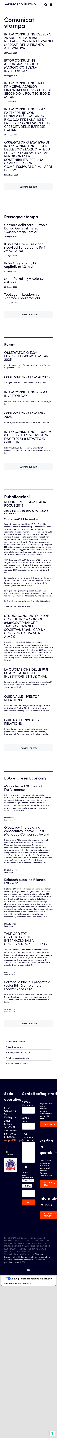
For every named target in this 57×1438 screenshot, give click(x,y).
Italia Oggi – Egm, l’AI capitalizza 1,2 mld (21, 264)
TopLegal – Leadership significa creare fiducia (22, 296)
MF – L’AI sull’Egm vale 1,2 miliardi (24, 280)
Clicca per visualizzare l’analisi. (17, 606)
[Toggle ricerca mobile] (45, 4)
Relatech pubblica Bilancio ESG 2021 (25, 881)
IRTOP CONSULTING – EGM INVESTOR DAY (25, 394)
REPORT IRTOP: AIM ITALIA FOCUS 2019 (25, 503)
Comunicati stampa (16, 1041)
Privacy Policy (28, 1180)
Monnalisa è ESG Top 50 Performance (23, 787)
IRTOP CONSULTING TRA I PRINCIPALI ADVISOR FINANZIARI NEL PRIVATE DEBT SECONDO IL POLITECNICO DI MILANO (28, 89)
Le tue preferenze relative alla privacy (31, 1278)
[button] (10, 1153)
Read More (8, 819)
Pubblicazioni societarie (18, 1057)
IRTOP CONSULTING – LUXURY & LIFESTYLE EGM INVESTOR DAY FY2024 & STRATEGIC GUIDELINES (28, 436)
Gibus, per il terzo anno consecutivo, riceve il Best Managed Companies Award (26, 831)
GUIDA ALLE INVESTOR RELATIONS (21, 698)
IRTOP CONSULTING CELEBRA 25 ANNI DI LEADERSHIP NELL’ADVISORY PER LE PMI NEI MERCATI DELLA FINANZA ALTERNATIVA (28, 41)
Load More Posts (28, 186)
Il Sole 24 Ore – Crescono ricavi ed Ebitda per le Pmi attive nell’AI (24, 247)
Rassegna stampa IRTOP (19, 1052)
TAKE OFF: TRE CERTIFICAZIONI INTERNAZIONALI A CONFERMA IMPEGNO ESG (25, 938)
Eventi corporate (15, 1046)
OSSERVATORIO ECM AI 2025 (27, 376)
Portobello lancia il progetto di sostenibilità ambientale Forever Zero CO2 (27, 985)
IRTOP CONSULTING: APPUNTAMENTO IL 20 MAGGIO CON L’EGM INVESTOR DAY (21, 65)
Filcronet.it (40, 1254)
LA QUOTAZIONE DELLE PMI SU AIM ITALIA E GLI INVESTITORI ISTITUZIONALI (26, 673)
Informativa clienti (28, 1256)
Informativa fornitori (23, 1259)
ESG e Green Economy (18, 1063)
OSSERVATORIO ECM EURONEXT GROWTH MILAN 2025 (26, 356)
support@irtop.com (15, 1140)
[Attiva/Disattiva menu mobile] (51, 4)
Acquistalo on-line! (12, 686)
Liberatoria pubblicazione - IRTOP (24, 1261)
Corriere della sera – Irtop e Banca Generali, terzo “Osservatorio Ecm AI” (26, 228)
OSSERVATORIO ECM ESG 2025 (24, 415)
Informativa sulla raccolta (17, 1283)
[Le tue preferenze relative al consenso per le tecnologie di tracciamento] (52, 1433)
